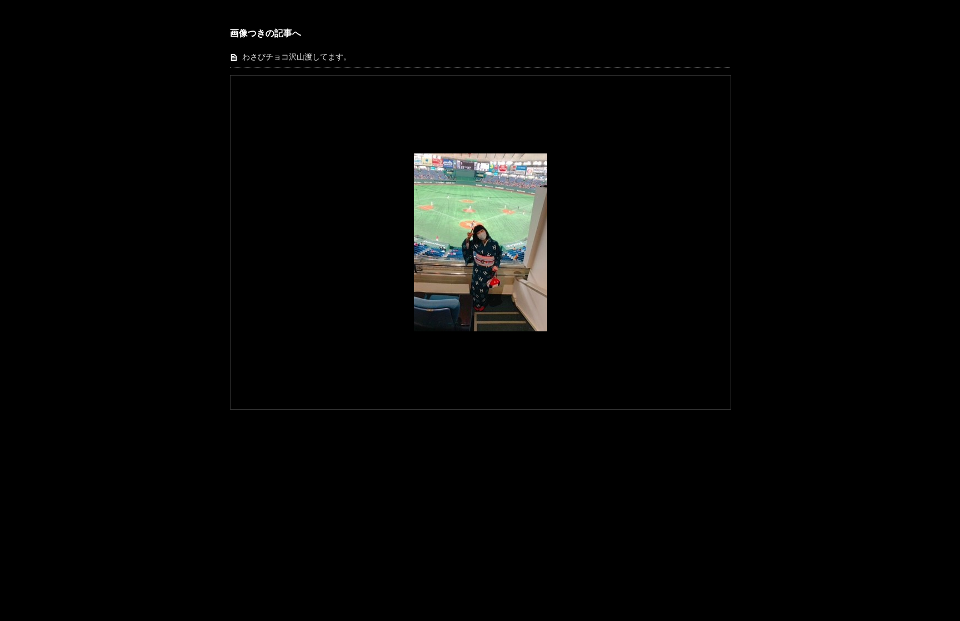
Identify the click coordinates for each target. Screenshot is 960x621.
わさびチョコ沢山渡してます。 (296, 57)
